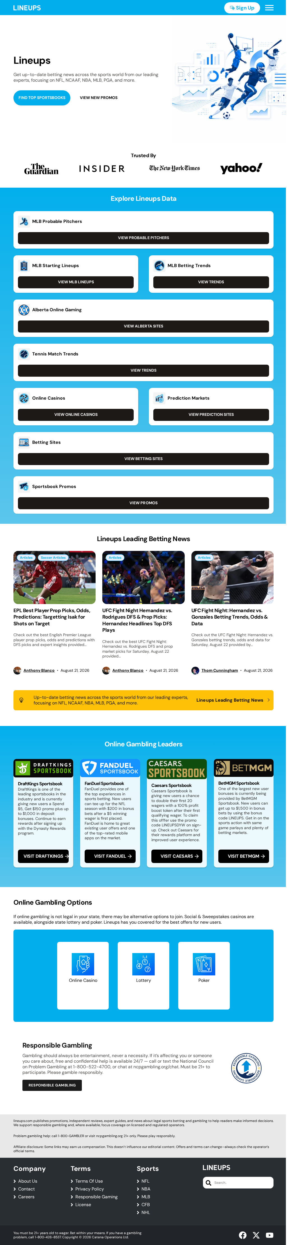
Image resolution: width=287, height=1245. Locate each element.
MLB (146, 1197)
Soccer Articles (53, 557)
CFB (146, 1205)
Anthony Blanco (39, 670)
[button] (269, 7)
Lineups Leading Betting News (229, 700)
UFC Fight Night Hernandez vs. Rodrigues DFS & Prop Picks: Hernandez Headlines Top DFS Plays (137, 620)
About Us (27, 1181)
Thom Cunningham (220, 670)
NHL (146, 1212)
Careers (26, 1197)
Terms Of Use (89, 1181)
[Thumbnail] (54, 577)
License (83, 1205)
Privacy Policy (89, 1189)
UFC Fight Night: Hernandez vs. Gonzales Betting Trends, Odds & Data (229, 617)
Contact (26, 1189)
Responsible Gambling (52, 1085)
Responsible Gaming (96, 1197)
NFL (145, 1181)
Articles (26, 557)
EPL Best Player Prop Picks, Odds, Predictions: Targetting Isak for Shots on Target (51, 617)
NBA (146, 1189)
